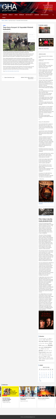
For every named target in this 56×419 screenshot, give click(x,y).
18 (41, 376)
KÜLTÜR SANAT (29, 14)
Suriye (52, 357)
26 (44, 377)
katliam (12, 71)
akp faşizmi (44, 341)
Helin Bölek (43, 355)
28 (48, 377)
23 (52, 376)
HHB (46, 355)
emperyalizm (48, 347)
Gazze (48, 348)
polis (45, 357)
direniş (50, 345)
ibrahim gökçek (49, 355)
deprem (43, 345)
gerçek (41, 350)
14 (48, 374)
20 (46, 376)
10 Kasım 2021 (5, 31)
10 (39, 374)
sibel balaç (48, 357)
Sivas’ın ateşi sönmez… (44, 398)
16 (52, 374)
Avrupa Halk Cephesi (41, 343)
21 (48, 376)
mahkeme (48, 356)
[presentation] (52, 385)
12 (44, 374)
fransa (45, 348)
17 (39, 376)
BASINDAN (37, 14)
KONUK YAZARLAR (44, 14)
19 (44, 376)
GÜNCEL (10, 14)
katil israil (9, 71)
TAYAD (40, 358)
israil (39, 356)
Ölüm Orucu (42, 360)
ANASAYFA (4, 14)
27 (46, 377)
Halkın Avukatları (44, 353)
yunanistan (51, 358)
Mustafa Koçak (41, 357)
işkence (42, 356)
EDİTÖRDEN (5, 395)
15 (50, 374)
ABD (50, 338)
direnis (46, 345)
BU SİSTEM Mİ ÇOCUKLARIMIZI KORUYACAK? (7, 399)
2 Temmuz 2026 (41, 399)
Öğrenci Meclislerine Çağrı (9, 77)
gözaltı (40, 353)
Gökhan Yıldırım (49, 352)
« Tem (40, 380)
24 (39, 377)
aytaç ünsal (47, 343)
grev (51, 350)
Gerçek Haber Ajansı (46, 350)
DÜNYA (16, 14)
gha (9, 31)
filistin (6, 71)
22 (50, 376)
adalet (44, 339)
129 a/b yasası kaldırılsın (42, 338)
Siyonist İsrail (16, 71)
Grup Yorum (42, 352)
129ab (48, 338)
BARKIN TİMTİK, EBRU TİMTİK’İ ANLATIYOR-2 (27, 78)
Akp (40, 341)
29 (50, 377)
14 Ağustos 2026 (5, 402)
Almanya (51, 341)
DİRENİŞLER (21, 14)
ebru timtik (41, 347)
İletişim (3, 17)
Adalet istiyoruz (48, 339)
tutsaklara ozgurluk (45, 358)
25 (41, 377)
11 (41, 374)
